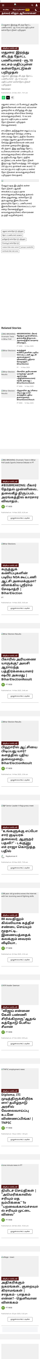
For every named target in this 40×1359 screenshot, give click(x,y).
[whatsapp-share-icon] (3, 99)
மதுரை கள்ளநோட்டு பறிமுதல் (13, 231)
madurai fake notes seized (10, 247)
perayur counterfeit (27, 247)
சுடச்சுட (6, 10)
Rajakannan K (11, 856)
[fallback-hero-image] (8, 337)
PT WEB (9, 507)
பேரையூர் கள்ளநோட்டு (10, 243)
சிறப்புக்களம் (19, 10)
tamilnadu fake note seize (10, 251)
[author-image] (3, 506)
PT (2, 598)
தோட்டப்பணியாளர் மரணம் (12, 235)
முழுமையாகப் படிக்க (20, 518)
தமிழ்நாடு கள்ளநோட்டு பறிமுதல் (13, 239)
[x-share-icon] (8, 99)
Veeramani (5, 89)
